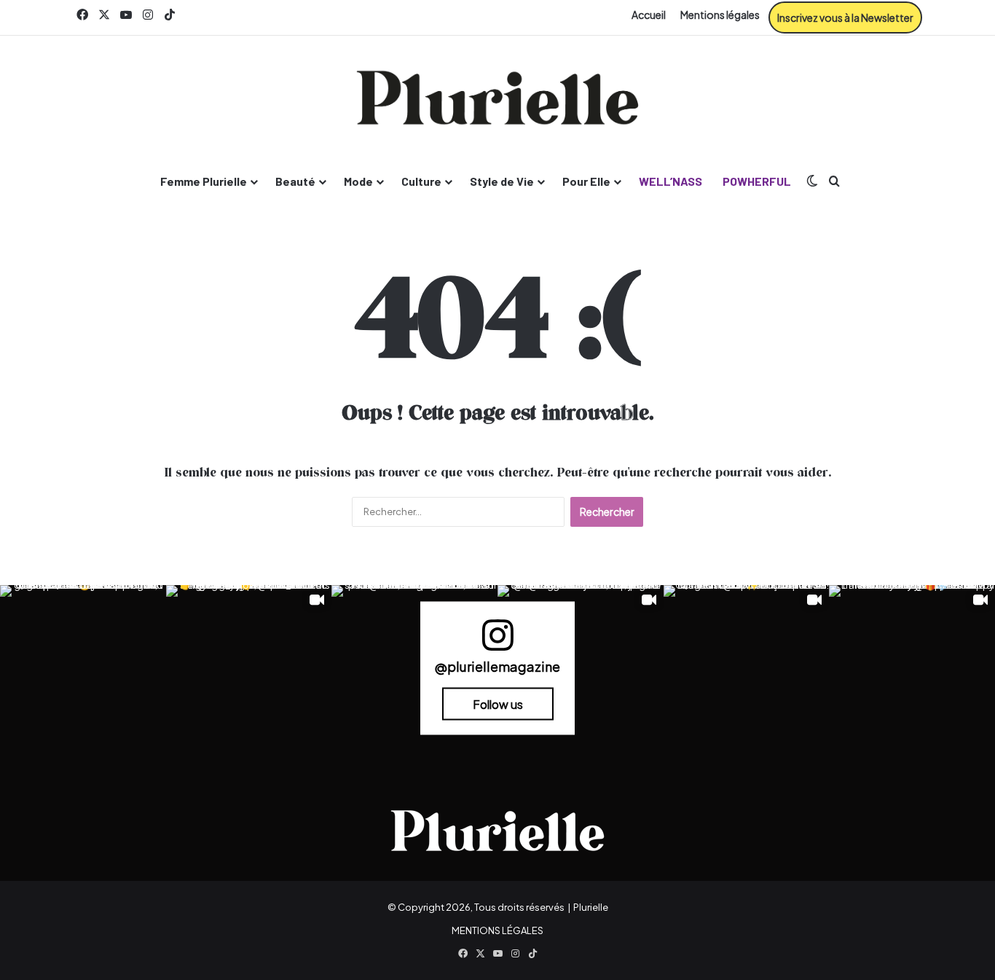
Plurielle (590, 907)
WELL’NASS (670, 181)
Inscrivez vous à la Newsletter (845, 17)
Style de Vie (502, 181)
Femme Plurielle (203, 181)
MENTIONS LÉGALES (497, 930)
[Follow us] (497, 641)
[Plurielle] (497, 97)
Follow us (498, 703)
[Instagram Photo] (83, 668)
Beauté (295, 181)
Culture (421, 181)
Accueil (649, 14)
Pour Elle (586, 181)
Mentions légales (720, 14)
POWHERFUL (757, 181)
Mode (358, 181)
